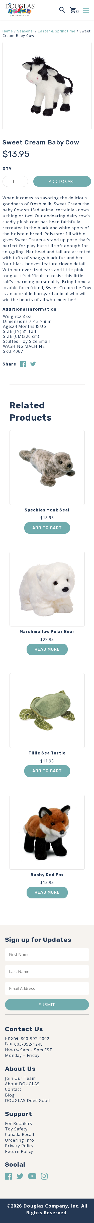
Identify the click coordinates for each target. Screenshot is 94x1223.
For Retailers (18, 1123)
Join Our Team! (21, 1078)
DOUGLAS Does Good (27, 1100)
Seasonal (25, 31)
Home (8, 31)
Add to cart (62, 181)
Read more (47, 649)
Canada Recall (19, 1134)
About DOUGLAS (22, 1084)
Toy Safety (16, 1129)
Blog (10, 1095)
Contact (13, 1089)
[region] (47, 1179)
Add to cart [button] (47, 527)
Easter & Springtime (56, 31)
